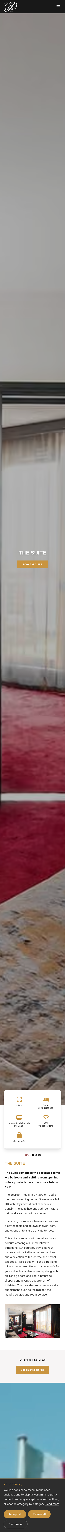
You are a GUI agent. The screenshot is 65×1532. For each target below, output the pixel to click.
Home (26, 1155)
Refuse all (39, 1514)
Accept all (14, 1514)
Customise (16, 1524)
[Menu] (58, 6)
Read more (52, 1504)
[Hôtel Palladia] (10, 6)
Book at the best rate (32, 1369)
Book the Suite (32, 564)
